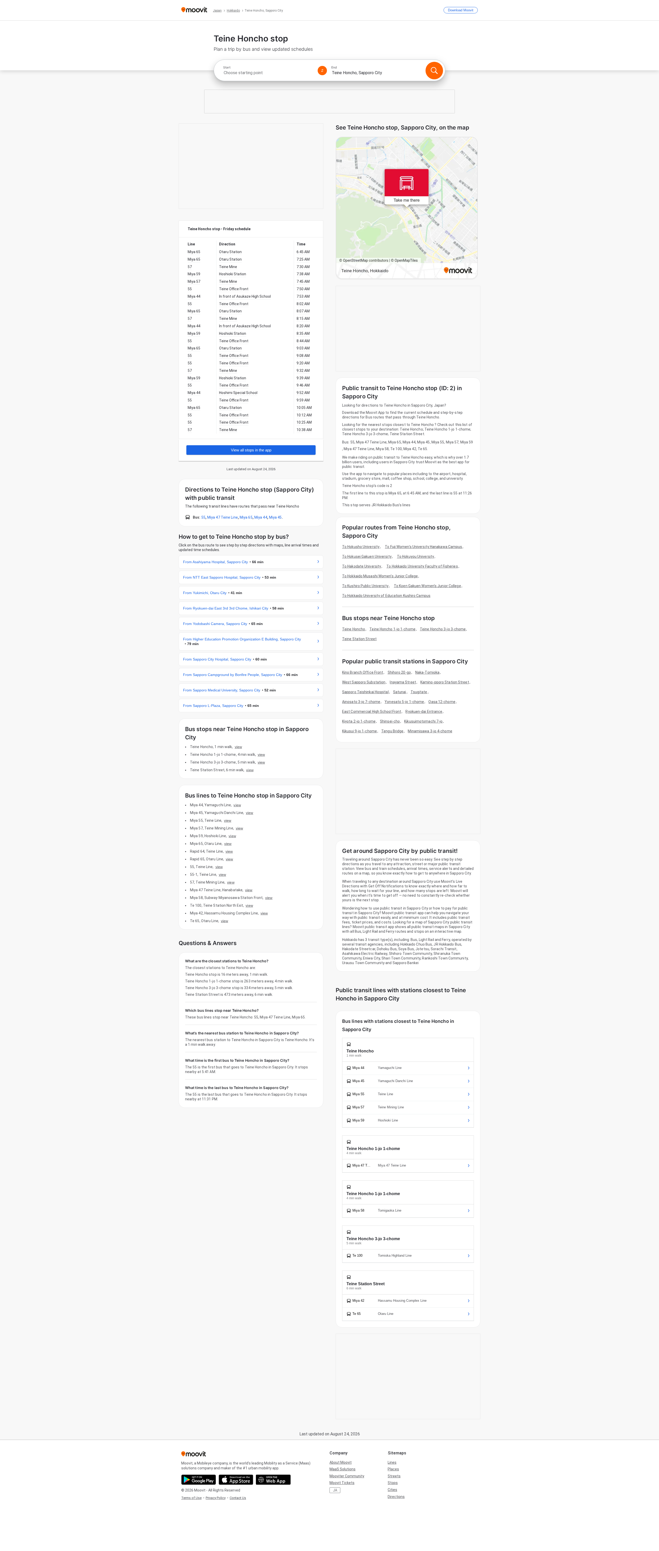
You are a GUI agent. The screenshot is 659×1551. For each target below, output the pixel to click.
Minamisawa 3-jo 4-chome (430, 731)
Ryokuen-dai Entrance (423, 711)
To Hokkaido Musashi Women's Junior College (380, 576)
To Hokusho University (360, 547)
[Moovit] (194, 10)
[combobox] (268, 72)
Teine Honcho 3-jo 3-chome (443, 629)
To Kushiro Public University (365, 586)
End (334, 67)
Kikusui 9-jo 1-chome (359, 731)
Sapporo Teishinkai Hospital (365, 692)
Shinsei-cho (390, 721)
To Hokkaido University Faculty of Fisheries (422, 566)
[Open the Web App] (273, 1480)
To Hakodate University (361, 566)
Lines (392, 1462)
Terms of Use (191, 1498)
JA (335, 1490)
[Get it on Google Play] (198, 1480)
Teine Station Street (359, 639)
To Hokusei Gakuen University (367, 556)
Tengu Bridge (392, 731)
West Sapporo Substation (363, 682)
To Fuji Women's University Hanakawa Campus (423, 547)
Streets (394, 1476)
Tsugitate (419, 692)
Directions (396, 1497)
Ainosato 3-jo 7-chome (361, 702)
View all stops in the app (251, 450)
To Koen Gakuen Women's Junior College (427, 586)
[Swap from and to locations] (322, 70)
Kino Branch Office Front (362, 672)
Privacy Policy (216, 1498)
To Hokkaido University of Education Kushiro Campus (386, 596)
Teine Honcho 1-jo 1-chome (392, 629)
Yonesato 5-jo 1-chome (404, 702)
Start (226, 67)
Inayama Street (403, 682)
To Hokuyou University (415, 556)
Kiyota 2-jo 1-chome (359, 721)
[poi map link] (407, 208)
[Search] (434, 70)
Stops (393, 1483)
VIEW (238, 747)
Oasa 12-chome (441, 702)
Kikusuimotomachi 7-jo (423, 721)
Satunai (399, 692)
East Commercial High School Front (371, 711)
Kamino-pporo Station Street (444, 682)
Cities (392, 1490)
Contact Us (238, 1498)
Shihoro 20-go (399, 672)
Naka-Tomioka (427, 672)
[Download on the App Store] (236, 1480)
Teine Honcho (353, 629)
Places (393, 1469)
